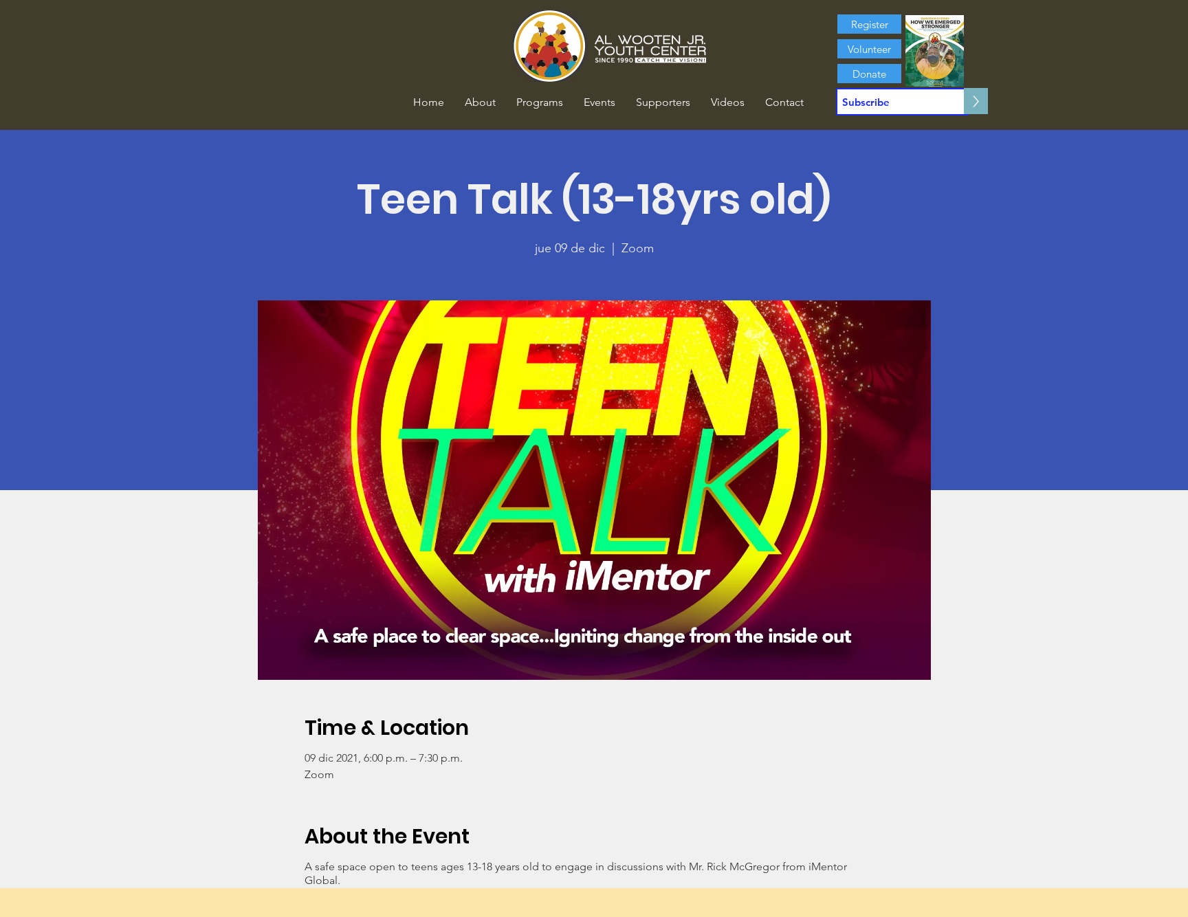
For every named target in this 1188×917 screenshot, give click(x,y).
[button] (480, 102)
